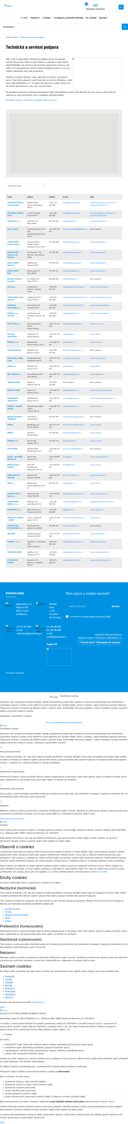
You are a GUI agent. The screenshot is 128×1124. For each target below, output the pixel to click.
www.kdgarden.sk (97, 374)
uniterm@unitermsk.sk (71, 534)
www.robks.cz (95, 483)
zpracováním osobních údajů (96, 616)
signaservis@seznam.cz (72, 502)
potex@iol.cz (68, 457)
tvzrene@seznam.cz (70, 526)
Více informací (7, 818)
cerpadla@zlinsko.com (71, 560)
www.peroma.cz (96, 441)
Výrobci (47, 17)
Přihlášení (90, 9)
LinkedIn (9, 982)
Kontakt (103, 17)
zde (49, 871)
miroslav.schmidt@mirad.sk (73, 425)
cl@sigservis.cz (69, 510)
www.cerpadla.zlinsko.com (100, 560)
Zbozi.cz (9, 997)
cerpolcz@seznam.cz (71, 313)
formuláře (102, 871)
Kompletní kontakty (15, 673)
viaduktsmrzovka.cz (97, 542)
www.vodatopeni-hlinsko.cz (101, 390)
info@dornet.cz (69, 342)
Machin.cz (116, 637)
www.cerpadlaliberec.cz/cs (100, 297)
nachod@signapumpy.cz (72, 263)
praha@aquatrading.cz (71, 213)
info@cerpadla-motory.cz (72, 552)
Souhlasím (19, 818)
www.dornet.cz (96, 342)
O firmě (24, 17)
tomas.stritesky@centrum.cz (74, 518)
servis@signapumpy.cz (71, 242)
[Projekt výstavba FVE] (59, 656)
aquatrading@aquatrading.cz (29, 633)
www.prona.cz (95, 465)
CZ (121, 7)
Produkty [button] (35, 17)
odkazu (111, 1101)
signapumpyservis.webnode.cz (102, 502)
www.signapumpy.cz (98, 242)
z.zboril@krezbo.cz (70, 406)
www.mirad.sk (95, 425)
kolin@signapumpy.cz (71, 271)
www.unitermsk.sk (97, 534)
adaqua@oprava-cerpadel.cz (74, 287)
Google (8, 979)
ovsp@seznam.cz (69, 221)
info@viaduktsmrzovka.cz (72, 542)
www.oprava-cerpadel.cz (100, 287)
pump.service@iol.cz (71, 475)
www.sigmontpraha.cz (99, 494)
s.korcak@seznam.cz (71, 398)
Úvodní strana (11, 37)
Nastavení (77, 722)
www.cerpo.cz (95, 518)
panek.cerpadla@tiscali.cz (73, 449)
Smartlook (10, 988)
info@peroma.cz (69, 441)
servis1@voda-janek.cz (71, 358)
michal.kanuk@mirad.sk (72, 433)
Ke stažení (91, 17)
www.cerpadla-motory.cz (100, 552)
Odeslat (116, 606)
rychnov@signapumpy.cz (72, 252)
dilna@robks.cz (68, 483)
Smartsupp (10, 991)
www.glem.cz (95, 366)
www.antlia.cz (95, 334)
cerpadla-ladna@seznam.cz (73, 417)
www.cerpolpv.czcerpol (99, 313)
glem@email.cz (68, 366)
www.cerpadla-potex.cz (99, 457)
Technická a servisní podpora (68, 17)
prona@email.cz (69, 465)
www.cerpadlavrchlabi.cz (100, 305)
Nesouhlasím (66, 722)
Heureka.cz (10, 994)
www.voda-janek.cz (98, 358)
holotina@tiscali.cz (70, 279)
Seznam (8, 985)
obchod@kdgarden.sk (71, 374)
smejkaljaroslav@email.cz (72, 324)
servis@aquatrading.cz (71, 203)
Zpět (2, 1007)
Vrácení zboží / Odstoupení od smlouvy (100, 642)
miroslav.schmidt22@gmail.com (75, 229)
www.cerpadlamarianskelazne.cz (103, 398)
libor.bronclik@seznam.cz (72, 350)
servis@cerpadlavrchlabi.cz (73, 305)
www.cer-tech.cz (97, 324)
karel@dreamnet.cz (70, 390)
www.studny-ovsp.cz (98, 221)
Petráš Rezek (37, 1002)
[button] (60, 146)
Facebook (9, 976)
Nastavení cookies (85, 637)
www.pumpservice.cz (98, 475)
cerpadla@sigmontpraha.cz (73, 494)
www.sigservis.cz (97, 510)
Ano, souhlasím (53, 722)
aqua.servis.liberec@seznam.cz (75, 297)
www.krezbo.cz (96, 406)
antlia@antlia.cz (69, 334)
